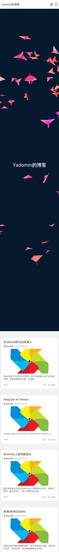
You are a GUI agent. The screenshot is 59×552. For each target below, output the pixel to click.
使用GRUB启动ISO (14, 511)
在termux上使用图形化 (17, 454)
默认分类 (9, 346)
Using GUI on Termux (15, 399)
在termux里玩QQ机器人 (17, 342)
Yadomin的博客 (10, 4)
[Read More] (5, 385)
